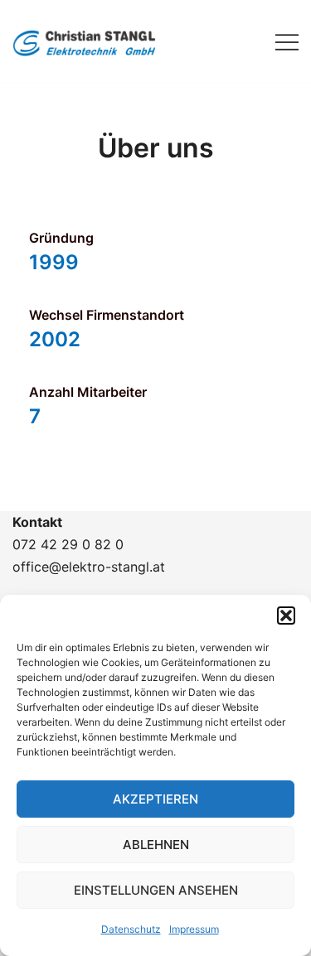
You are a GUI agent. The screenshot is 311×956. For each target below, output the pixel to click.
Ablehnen (156, 844)
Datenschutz (131, 929)
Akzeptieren (155, 799)
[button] (286, 615)
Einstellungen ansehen (156, 890)
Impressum (194, 929)
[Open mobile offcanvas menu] (287, 41)
